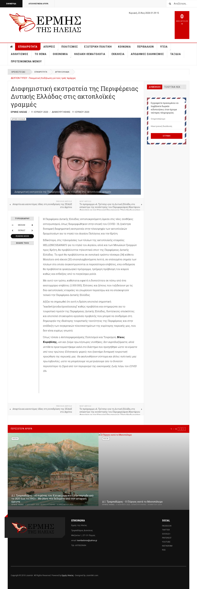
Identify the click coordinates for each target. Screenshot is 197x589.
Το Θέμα (40, 54)
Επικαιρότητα (27, 46)
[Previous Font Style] (12, 230)
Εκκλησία (118, 54)
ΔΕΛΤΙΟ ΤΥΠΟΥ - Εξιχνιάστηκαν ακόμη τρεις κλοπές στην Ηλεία (42, 78)
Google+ (166, 534)
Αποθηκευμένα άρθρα (38, 4)
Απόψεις (49, 46)
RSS (163, 550)
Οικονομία (60, 54)
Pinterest (166, 538)
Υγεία (164, 46)
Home (11, 46)
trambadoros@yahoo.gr (87, 540)
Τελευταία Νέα (172, 86)
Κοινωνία (124, 46)
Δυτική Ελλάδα (62, 72)
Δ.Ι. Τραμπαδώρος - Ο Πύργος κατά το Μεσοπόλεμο (132, 501)
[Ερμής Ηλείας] (45, 22)
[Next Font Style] (32, 230)
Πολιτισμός (69, 46)
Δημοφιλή (154, 86)
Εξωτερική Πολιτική (98, 46)
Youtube (166, 542)
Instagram (167, 546)
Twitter (166, 530)
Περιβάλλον (145, 46)
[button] (179, 429)
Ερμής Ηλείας (68, 575)
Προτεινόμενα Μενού (26, 61)
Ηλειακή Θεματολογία (89, 54)
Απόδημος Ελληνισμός (147, 54)
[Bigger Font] (32, 225)
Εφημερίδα (11, 4)
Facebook (166, 526)
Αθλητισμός (19, 54)
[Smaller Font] (12, 225)
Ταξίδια (175, 54)
